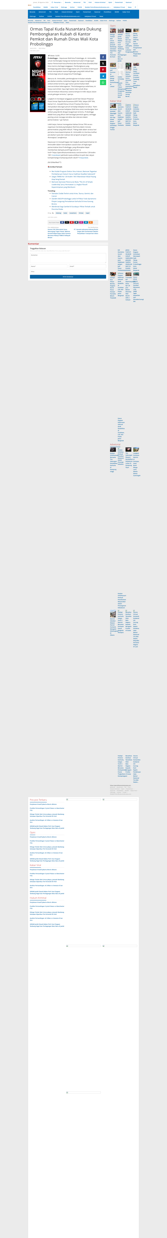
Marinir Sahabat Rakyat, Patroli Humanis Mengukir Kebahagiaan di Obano (114, 627)
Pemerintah (129, 789)
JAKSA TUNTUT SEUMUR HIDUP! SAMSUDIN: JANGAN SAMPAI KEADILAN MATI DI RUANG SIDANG (129, 260)
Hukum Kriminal (114, 789)
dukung (58, 213)
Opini (122, 789)
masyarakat (83, 158)
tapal (87, 213)
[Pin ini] (103, 69)
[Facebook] (62, 222)
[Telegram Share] (103, 76)
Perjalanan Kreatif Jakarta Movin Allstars (43, 804)
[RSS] (91, 222)
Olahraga (112, 792)
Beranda (112, 787)
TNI (125, 787)
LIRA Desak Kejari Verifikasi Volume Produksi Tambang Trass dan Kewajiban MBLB (136, 77)
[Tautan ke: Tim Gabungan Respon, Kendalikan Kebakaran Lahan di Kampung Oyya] (128, 449)
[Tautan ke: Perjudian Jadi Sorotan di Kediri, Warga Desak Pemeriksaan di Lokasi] (113, 65)
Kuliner (119, 792)
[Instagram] (81, 222)
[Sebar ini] (103, 57)
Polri (129, 787)
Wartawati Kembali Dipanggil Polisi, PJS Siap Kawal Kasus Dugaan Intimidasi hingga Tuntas (113, 119)
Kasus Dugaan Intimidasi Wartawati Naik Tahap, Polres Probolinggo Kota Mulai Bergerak (137, 260)
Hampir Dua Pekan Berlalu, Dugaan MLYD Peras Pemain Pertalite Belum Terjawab (113, 288)
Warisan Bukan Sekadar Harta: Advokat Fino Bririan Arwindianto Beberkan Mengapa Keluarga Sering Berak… (130, 84)
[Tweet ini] (103, 63)
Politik (124, 792)
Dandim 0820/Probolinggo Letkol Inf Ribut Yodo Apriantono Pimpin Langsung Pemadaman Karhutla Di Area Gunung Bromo (74, 201)
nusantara (73, 213)
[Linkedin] (86, 222)
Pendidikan (120, 790)
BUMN (127, 790)
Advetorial (120, 787)
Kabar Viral (134, 790)
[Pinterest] (72, 222)
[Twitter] (67, 222)
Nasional (112, 790)
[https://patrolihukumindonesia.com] (30, 5)
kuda (65, 213)
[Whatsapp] (103, 82)
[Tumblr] (76, 222)
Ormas (81, 213)
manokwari (56, 155)
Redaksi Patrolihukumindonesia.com (120, 794)
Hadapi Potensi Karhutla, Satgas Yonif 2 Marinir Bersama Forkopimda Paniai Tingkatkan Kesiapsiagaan (122, 766)
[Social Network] (135, 7)
